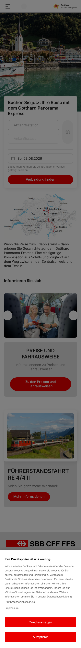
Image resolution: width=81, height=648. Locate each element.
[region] (40, 599)
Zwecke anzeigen (40, 622)
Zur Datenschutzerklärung (20, 601)
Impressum (12, 608)
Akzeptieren (40, 637)
